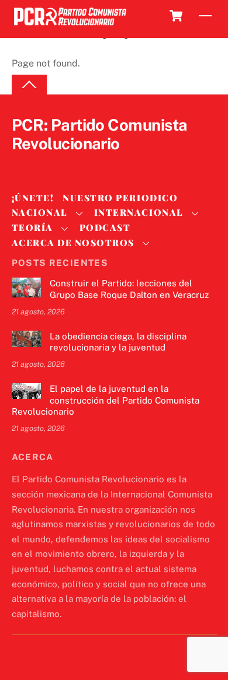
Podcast (105, 227)
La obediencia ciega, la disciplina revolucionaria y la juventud (118, 342)
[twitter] (23, 164)
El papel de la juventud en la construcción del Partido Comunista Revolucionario (105, 400)
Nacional (40, 212)
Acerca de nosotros (73, 242)
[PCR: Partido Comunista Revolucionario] (70, 25)
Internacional (139, 212)
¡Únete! (33, 198)
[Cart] (176, 15)
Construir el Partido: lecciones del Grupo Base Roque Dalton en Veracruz (129, 289)
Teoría (32, 227)
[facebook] (51, 164)
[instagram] (79, 164)
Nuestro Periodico (120, 198)
